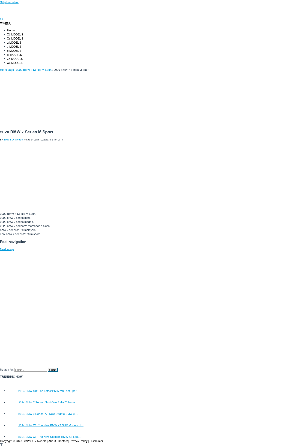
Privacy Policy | (79, 441)
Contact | (63, 441)
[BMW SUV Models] (46, 15)
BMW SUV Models (34, 441)
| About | (52, 441)
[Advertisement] (57, 99)
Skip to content (9, 2)
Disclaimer (96, 441)
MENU (7, 23)
